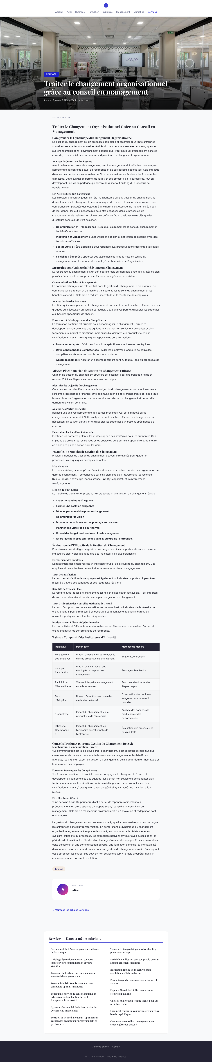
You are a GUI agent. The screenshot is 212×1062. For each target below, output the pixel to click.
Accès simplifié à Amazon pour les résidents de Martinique (75, 950)
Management (123, 12)
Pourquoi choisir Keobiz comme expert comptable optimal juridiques (72, 985)
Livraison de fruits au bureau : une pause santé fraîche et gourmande (73, 974)
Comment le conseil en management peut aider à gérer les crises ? (132, 1023)
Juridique (108, 12)
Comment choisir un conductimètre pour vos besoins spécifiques (134, 1012)
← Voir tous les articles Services (70, 909)
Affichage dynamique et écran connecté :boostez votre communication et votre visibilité (72, 963)
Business (80, 12)
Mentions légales (100, 1046)
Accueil (59, 12)
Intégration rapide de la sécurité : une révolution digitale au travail (130, 971)
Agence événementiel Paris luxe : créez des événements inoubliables (74, 1009)
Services (152, 12)
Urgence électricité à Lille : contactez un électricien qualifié (131, 992)
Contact (116, 1046)
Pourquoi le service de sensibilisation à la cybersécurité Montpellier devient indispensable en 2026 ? (73, 997)
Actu (69, 12)
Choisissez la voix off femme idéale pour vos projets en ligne (134, 1002)
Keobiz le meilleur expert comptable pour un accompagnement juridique (134, 961)
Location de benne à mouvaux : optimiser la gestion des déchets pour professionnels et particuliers (74, 1021)
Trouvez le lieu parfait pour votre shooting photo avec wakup (133, 950)
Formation (93, 12)
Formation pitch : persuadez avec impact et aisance (133, 981)
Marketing (139, 12)
